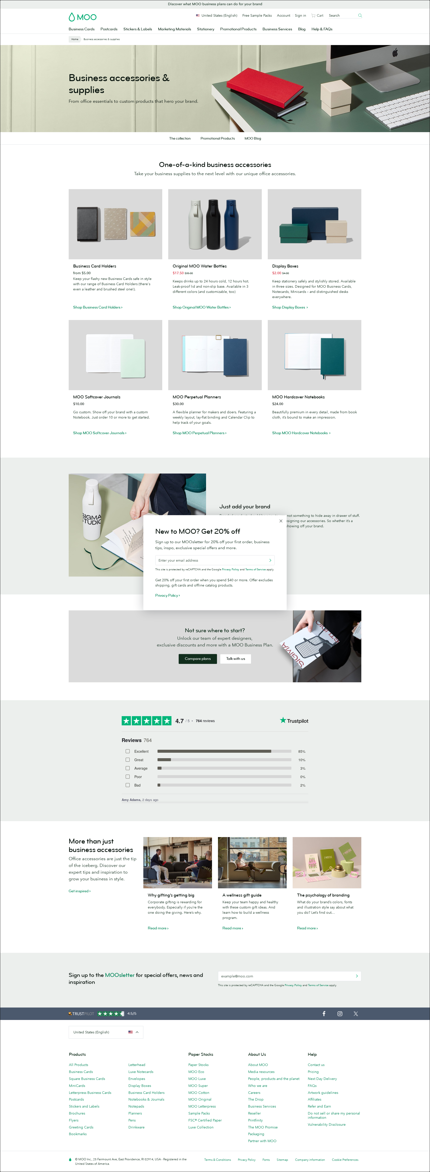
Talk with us (235, 658)
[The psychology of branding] (327, 863)
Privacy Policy (293, 985)
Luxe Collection (201, 1127)
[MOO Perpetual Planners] (215, 355)
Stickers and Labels (84, 1106)
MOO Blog (253, 138)
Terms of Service (318, 985)
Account (283, 15)
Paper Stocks (198, 1065)
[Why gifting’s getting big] (177, 863)
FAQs (312, 1085)
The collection (180, 138)
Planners (135, 1113)
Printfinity (255, 1120)
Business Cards (82, 29)
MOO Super (198, 1085)
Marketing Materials (174, 29)
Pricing (313, 1071)
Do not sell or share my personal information (334, 1115)
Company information (310, 1160)
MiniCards (77, 1085)
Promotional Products (238, 29)
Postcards (109, 29)
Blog (302, 29)
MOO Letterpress (202, 1106)
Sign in (300, 15)
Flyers (73, 1120)
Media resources (261, 1071)
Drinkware (136, 1127)
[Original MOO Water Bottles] (215, 224)
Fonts (266, 1160)
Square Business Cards (87, 1078)
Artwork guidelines (323, 1092)
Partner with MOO (262, 1141)
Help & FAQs (322, 29)
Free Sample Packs (257, 15)
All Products (78, 1065)
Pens (132, 1120)
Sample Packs (199, 1113)
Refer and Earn (319, 1106)
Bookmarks (78, 1134)
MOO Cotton (198, 1092)
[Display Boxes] (314, 224)
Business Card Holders (146, 1092)
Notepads (136, 1106)
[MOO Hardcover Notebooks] (314, 355)
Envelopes (136, 1078)
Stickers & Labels (137, 29)
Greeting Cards (81, 1127)
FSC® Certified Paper (205, 1120)
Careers (254, 1092)
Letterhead (136, 1065)
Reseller (254, 1113)
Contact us (316, 1065)
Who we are (257, 1085)
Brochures (77, 1113)
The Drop (256, 1099)
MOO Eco (196, 1071)
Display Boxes (139, 1085)
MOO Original (200, 1099)
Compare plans (198, 658)
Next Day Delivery (322, 1078)
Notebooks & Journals (146, 1099)
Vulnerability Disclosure (327, 1124)
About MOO (258, 1065)
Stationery (205, 29)
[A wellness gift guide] (252, 863)
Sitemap (282, 1160)
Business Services (277, 29)
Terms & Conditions (217, 1160)
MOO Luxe (197, 1078)
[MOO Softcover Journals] (115, 355)
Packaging (256, 1134)
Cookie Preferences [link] (345, 1160)
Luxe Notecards (140, 1071)
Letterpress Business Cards (90, 1092)
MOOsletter (120, 975)
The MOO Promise (263, 1127)
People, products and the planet (273, 1078)
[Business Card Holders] (115, 224)
